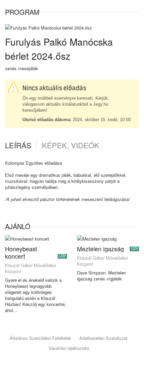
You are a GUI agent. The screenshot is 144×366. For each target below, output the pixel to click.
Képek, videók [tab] (70, 145)
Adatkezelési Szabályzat (103, 338)
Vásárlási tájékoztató (69, 348)
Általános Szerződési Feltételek (40, 338)
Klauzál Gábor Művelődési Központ (30, 268)
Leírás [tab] (18, 145)
